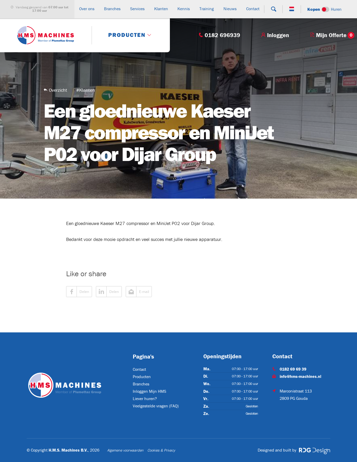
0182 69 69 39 (293, 369)
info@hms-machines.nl (300, 376)
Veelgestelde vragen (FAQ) (156, 405)
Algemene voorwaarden (125, 450)
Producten (142, 376)
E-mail (144, 291)
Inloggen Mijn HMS (149, 391)
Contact (139, 369)
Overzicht (58, 90)
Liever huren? (145, 398)
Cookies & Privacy (161, 450)
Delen (84, 291)
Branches (141, 383)
